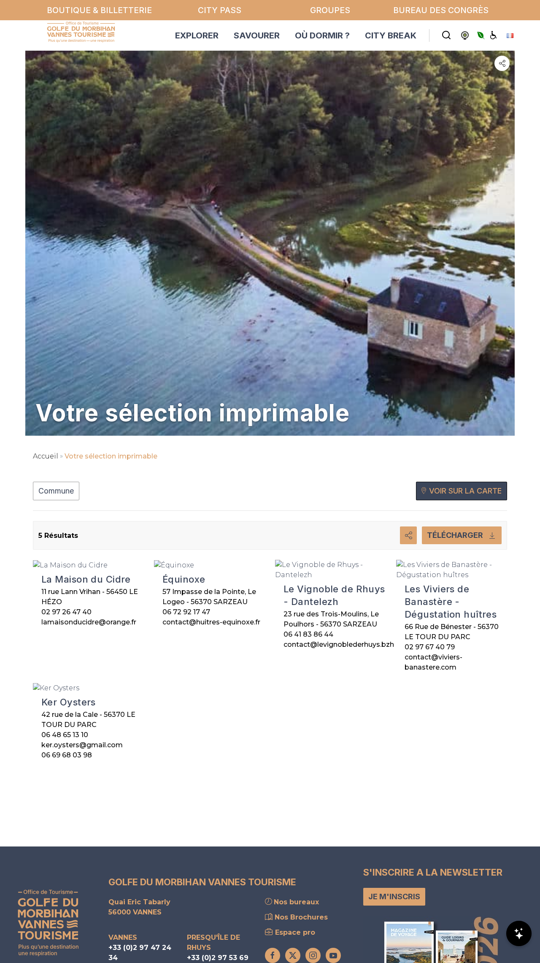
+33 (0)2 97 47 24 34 (139, 953)
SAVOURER (257, 35)
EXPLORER (197, 35)
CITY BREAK (390, 35)
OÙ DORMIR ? (322, 35)
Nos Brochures (300, 917)
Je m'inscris (394, 896)
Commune (56, 490)
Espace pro (294, 932)
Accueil (45, 456)
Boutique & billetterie (99, 10)
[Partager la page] (502, 63)
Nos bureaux (295, 902)
